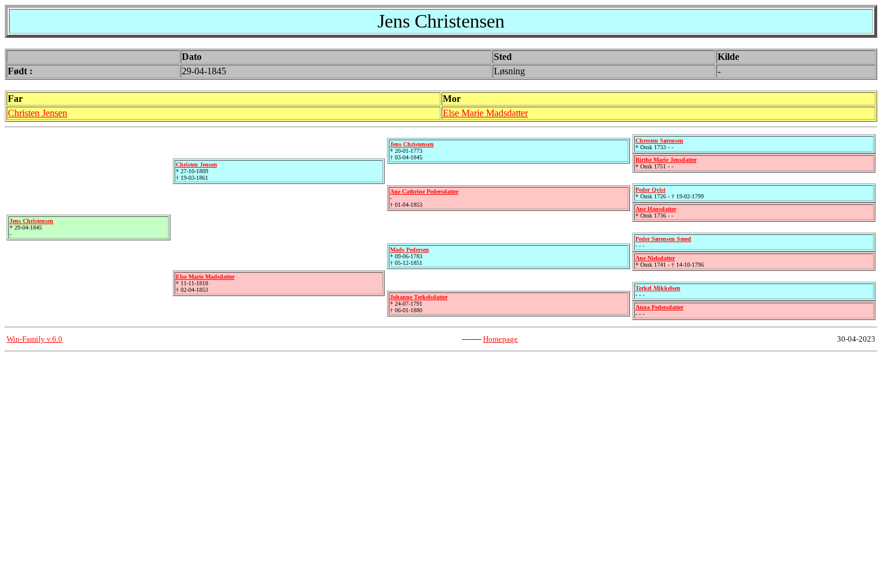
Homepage (500, 338)
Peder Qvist (650, 189)
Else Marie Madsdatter (485, 113)
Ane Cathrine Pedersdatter (424, 191)
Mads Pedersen (409, 249)
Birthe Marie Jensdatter (666, 159)
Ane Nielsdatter (655, 258)
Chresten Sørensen (659, 140)
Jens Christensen (31, 221)
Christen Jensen (37, 113)
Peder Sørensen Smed (663, 239)
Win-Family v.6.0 (34, 338)
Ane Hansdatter (655, 209)
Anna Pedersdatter (659, 307)
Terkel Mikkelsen (657, 288)
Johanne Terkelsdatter (419, 297)
